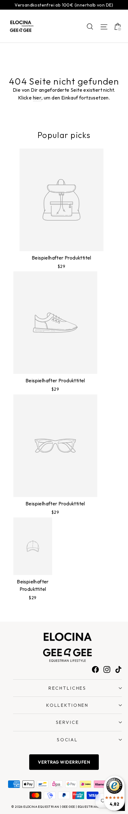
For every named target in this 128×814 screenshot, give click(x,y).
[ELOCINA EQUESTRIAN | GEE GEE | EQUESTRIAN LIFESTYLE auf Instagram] (106, 669)
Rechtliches (67, 688)
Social (67, 740)
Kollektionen (67, 705)
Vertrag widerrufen (64, 762)
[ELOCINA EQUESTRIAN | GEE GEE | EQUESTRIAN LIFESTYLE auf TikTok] (118, 669)
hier (37, 97)
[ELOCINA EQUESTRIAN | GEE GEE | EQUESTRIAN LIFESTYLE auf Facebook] (95, 669)
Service (67, 722)
